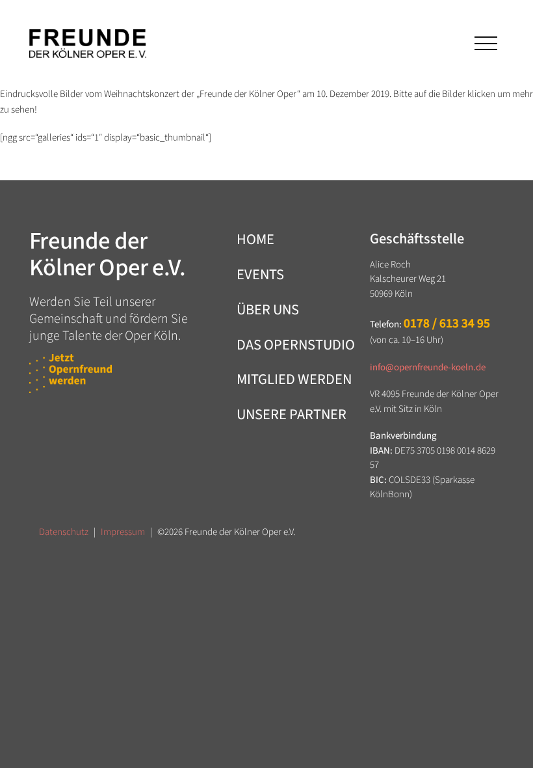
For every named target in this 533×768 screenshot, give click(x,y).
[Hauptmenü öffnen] (484, 43)
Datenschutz (63, 532)
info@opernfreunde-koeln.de (428, 367)
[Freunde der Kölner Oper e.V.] (87, 43)
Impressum (123, 532)
